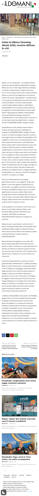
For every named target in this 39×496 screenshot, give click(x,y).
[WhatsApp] (16, 335)
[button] (3, 492)
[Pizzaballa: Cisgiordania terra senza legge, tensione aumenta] (19, 367)
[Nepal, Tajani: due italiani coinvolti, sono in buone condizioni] (19, 405)
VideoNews (9, 37)
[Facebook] (3, 335)
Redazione (5, 55)
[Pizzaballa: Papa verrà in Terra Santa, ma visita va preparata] (19, 444)
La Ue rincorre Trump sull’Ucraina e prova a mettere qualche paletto (10, 347)
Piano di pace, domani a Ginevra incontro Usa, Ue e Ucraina (29, 347)
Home (3, 37)
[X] (8, 335)
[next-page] (6, 470)
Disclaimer (29, 491)
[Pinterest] (12, 335)
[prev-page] (3, 470)
